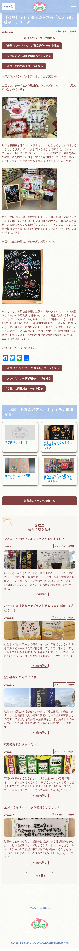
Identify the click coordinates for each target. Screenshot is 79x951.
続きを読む (41, 594)
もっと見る (39, 875)
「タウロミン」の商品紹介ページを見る (27, 55)
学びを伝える (58, 617)
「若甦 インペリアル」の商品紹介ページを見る (31, 45)
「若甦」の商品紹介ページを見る (23, 66)
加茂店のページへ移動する (39, 38)
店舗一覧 (8, 6)
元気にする (61, 31)
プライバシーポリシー (39, 908)
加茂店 (73, 31)
